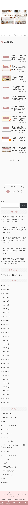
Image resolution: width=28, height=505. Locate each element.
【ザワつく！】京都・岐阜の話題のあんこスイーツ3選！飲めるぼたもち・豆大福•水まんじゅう (14, 230)
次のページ (14, 186)
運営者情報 (21, 494)
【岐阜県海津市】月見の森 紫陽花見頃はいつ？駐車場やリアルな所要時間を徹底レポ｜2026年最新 (14, 261)
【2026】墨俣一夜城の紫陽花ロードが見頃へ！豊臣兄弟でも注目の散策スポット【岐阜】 (14, 240)
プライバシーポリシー (8, 494)
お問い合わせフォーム (13, 493)
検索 (2, 202)
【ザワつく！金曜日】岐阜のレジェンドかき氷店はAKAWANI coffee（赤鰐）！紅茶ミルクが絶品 (14, 219)
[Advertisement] (14, 48)
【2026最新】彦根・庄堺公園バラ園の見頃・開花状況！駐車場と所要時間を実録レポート (14, 251)
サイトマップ (11, 496)
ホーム (20, 496)
